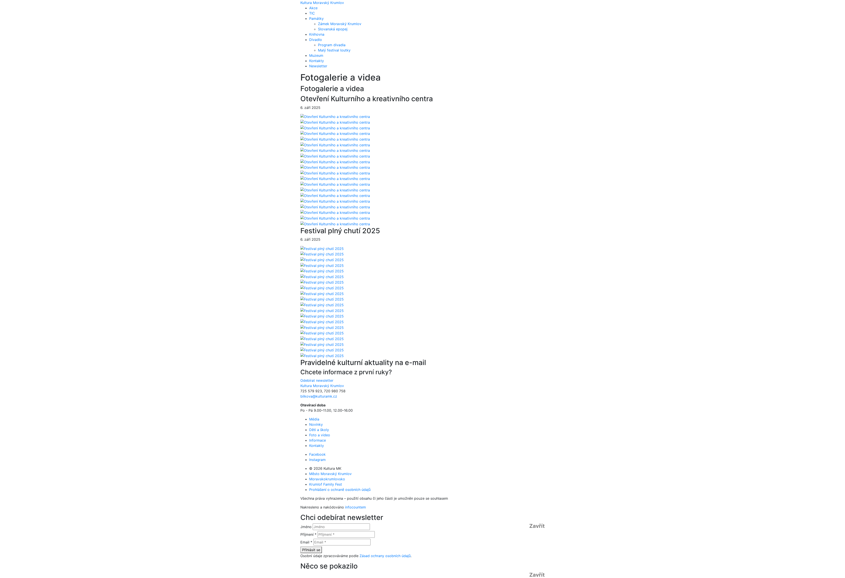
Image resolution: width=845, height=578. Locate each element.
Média (314, 419)
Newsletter (318, 66)
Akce (313, 8)
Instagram (317, 459)
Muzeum (316, 55)
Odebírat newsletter (316, 380)
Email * (306, 542)
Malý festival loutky (334, 50)
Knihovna (316, 34)
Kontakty (316, 61)
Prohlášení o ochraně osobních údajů (340, 489)
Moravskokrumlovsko (327, 479)
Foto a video (319, 435)
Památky (316, 18)
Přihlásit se (311, 550)
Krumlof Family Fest (325, 484)
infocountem (355, 507)
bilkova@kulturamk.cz (318, 396)
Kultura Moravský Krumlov (322, 2)
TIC (312, 13)
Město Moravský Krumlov (330, 474)
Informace (317, 440)
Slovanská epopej (332, 29)
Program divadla (331, 45)
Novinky (316, 424)
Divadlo (315, 39)
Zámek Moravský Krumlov (339, 24)
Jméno (306, 527)
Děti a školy (319, 430)
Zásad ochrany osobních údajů (385, 556)
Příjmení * (308, 534)
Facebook (317, 454)
